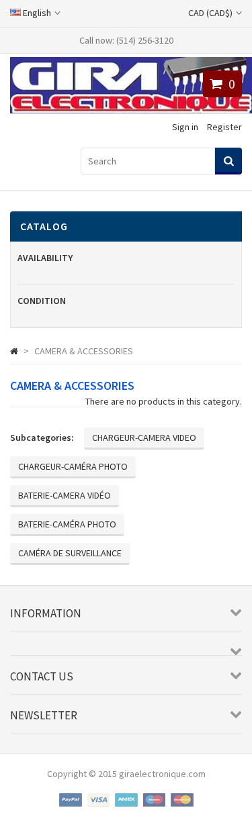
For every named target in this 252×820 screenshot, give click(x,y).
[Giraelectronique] (131, 110)
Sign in (185, 127)
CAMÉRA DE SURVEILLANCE (70, 553)
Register (224, 127)
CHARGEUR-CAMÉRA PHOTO (73, 466)
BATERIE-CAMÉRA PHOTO (67, 524)
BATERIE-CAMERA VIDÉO (64, 495)
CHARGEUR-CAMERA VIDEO (144, 437)
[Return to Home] (14, 351)
